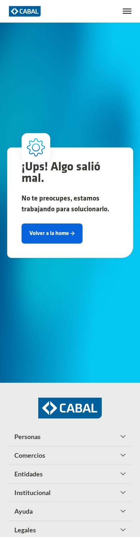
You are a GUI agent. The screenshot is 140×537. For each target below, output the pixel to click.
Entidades (28, 474)
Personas (27, 437)
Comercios (29, 455)
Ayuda (23, 511)
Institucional (32, 492)
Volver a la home (49, 233)
